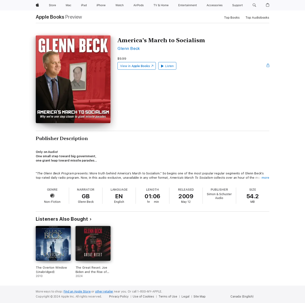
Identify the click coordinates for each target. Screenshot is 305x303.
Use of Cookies (143, 296)
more (265, 177)
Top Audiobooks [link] (257, 17)
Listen (169, 66)
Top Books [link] (232, 17)
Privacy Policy (118, 296)
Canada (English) (242, 296)
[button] (254, 5)
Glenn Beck (128, 48)
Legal (185, 296)
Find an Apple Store (77, 291)
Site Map (199, 296)
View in (135, 66)
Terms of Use (168, 296)
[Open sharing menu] (268, 66)
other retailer (104, 291)
